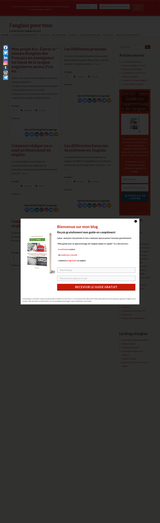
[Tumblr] (5, 67)
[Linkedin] (5, 57)
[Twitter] (5, 52)
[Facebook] (5, 47)
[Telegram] (5, 77)
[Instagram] (5, 62)
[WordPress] (5, 72)
